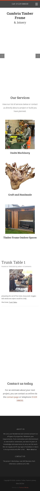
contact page (13, 397)
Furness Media (23, 487)
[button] (2, 56)
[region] (20, 56)
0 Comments (27, 266)
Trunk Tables (13, 302)
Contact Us (20, 456)
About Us (20, 429)
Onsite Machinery (20, 152)
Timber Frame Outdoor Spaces (20, 237)
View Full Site (20, 483)
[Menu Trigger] (36, 4)
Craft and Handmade (20, 194)
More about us (32, 449)
